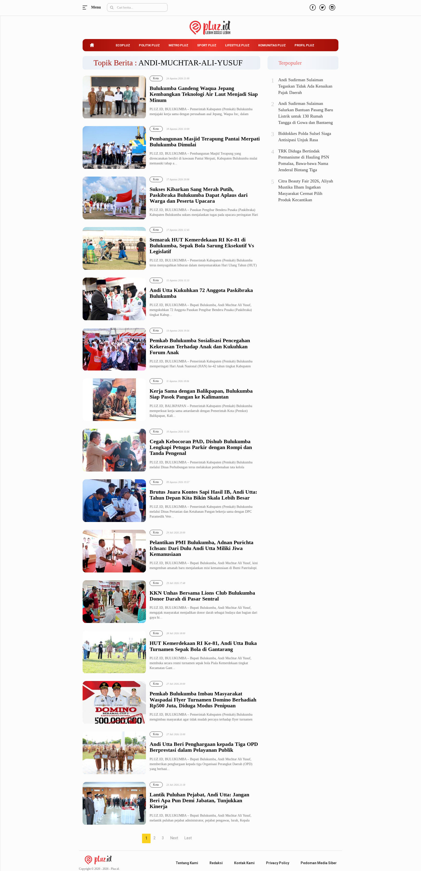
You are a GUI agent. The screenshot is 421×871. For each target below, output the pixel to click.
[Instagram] (331, 6)
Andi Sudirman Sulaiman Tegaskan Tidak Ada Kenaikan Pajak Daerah (305, 86)
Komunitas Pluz (272, 45)
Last (188, 838)
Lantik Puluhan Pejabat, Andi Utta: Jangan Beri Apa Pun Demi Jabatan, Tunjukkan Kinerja (199, 800)
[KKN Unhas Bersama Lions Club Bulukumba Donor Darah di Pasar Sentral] (114, 601)
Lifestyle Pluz (237, 45)
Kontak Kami (244, 863)
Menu (86, 7)
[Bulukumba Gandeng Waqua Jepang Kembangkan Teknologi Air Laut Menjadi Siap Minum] (114, 97)
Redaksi (216, 863)
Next (174, 838)
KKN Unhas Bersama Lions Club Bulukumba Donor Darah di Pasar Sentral (202, 596)
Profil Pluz (304, 45)
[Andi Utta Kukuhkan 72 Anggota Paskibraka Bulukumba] (114, 299)
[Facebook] (312, 6)
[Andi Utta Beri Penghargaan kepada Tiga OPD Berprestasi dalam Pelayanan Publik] (114, 753)
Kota (156, 78)
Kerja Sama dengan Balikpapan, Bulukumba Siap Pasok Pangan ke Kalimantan (201, 394)
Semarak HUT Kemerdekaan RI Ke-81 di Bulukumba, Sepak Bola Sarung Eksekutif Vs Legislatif (202, 245)
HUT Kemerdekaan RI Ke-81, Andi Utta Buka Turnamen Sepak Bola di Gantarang (203, 646)
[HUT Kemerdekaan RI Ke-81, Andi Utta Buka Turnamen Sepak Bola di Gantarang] (114, 652)
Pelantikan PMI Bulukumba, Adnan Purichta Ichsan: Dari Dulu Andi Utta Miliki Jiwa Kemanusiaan (201, 548)
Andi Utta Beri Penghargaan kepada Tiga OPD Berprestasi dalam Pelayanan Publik (204, 747)
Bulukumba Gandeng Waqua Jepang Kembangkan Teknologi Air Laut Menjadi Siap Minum (204, 94)
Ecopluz (123, 45)
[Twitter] (321, 6)
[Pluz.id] (210, 25)
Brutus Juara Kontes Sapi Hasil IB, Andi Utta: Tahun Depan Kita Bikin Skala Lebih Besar (203, 495)
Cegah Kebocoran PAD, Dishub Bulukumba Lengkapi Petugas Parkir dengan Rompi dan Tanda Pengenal (201, 447)
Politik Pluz (149, 45)
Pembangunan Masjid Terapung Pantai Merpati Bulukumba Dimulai (205, 142)
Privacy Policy (277, 863)
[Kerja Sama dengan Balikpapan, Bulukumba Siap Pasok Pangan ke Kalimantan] (114, 399)
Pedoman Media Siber (319, 863)
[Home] (98, 859)
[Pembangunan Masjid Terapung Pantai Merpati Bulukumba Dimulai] (114, 147)
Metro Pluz (178, 45)
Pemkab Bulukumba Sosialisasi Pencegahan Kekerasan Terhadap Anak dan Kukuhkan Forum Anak (200, 346)
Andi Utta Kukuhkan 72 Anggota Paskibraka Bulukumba (201, 293)
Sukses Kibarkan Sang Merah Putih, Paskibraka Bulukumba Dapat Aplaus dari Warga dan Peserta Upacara (199, 195)
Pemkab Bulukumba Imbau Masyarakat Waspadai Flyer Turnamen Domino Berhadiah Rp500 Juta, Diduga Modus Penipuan (203, 699)
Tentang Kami (187, 863)
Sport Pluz (206, 45)
